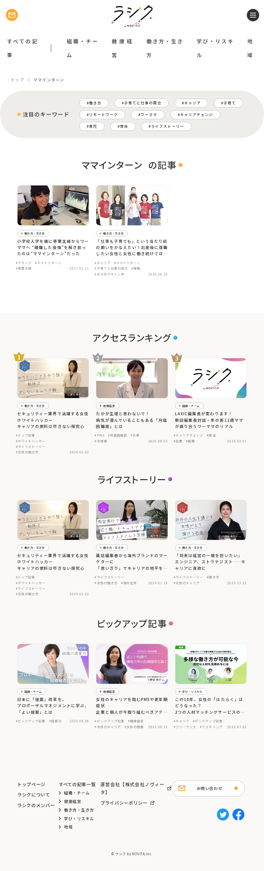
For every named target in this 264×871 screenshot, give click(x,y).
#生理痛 (101, 441)
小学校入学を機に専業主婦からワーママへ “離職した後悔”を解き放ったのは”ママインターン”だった (53, 247)
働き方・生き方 (164, 47)
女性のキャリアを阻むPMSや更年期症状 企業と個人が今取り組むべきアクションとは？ (132, 706)
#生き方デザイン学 (109, 274)
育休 (124, 126)
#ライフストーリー (31, 446)
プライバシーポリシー (123, 803)
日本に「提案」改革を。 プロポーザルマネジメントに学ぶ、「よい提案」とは (53, 706)
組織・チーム (82, 47)
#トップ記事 (25, 435)
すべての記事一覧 (77, 784)
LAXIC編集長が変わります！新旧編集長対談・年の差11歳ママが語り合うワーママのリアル (209, 420)
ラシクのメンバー (36, 805)
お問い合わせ (209, 788)
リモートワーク (103, 114)
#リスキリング (211, 726)
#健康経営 (136, 721)
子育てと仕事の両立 (143, 102)
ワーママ (149, 114)
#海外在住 (129, 582)
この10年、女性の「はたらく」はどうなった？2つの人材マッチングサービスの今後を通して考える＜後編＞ (210, 706)
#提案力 (55, 721)
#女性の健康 (134, 726)
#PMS (99, 435)
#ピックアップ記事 (31, 721)
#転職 (190, 441)
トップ (17, 79)
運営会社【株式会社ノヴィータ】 (132, 788)
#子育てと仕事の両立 (111, 268)
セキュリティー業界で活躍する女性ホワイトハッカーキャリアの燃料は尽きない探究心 (53, 420)
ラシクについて (33, 794)
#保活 (211, 435)
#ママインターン (48, 262)
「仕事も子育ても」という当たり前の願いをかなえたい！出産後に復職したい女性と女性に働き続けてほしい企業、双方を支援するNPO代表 (132, 247)
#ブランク (24, 262)
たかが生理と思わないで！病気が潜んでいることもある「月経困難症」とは (131, 420)
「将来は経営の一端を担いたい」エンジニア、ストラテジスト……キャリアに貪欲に (210, 562)
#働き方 (213, 577)
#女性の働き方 (27, 452)
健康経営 (122, 47)
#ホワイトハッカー (31, 441)
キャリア (192, 102)
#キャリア (102, 262)
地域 (250, 47)
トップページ (31, 784)
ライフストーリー (167, 126)
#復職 (135, 268)
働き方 (95, 102)
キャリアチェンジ (196, 114)
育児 (93, 126)
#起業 (178, 441)
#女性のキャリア (187, 582)
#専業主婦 (24, 268)
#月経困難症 (117, 435)
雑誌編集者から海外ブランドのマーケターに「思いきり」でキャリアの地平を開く (132, 562)
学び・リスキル (215, 47)
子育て (229, 102)
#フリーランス (185, 726)
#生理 (135, 435)
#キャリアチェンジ (189, 435)
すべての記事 (22, 47)
